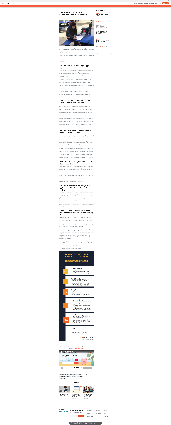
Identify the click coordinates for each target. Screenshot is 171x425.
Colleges (9, 5)
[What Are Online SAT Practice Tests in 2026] (64, 389)
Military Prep (156, 3)
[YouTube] (64, 411)
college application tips (73, 374)
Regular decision (62, 378)
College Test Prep (89, 410)
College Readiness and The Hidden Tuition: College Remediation (88, 395)
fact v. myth (74, 376)
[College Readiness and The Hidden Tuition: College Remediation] (88, 389)
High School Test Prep (90, 416)
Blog (6, 5)
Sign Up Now (165, 3)
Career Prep (146, 3)
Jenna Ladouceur (100, 19)
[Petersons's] (6, 3)
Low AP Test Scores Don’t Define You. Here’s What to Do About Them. (102, 41)
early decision (69, 376)
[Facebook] (88, 374)
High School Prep (151, 3)
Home (3, 5)
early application (62, 376)
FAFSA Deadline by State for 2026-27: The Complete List (76, 395)
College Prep (135, 3)
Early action (79, 374)
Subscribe (81, 416)
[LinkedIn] (91, 374)
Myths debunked (79, 376)
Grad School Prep (140, 3)
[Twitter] (90, 374)
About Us (105, 410)
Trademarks (106, 416)
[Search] (160, 3)
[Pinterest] (93, 374)
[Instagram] (67, 411)
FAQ (105, 413)
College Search (98, 410)
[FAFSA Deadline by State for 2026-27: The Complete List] (76, 389)
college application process (64, 374)
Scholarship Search (98, 413)
